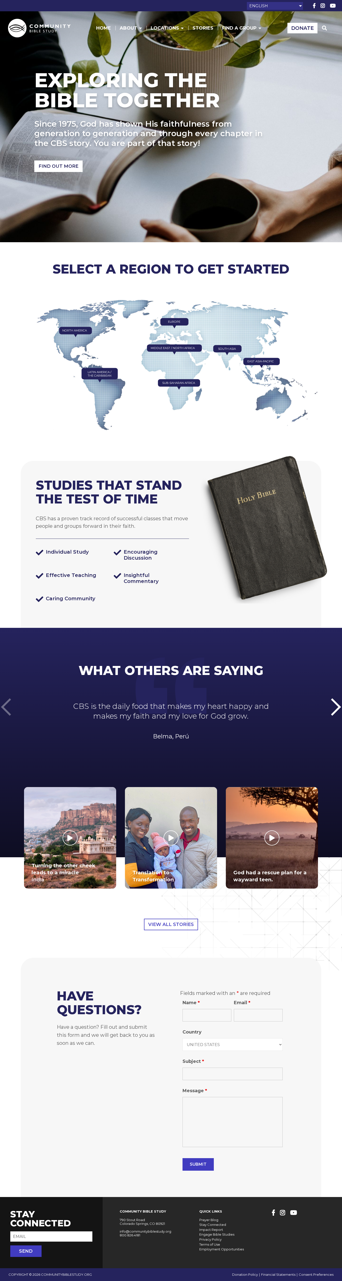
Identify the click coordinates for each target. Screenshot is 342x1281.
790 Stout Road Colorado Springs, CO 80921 (142, 1222)
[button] (336, 707)
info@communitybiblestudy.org (145, 1231)
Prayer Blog (208, 1220)
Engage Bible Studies (216, 1234)
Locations (165, 28)
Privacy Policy (210, 1239)
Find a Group (239, 28)
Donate (302, 28)
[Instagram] (322, 6)
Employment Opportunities (221, 1249)
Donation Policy (245, 1274)
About (128, 28)
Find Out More (58, 166)
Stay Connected (212, 1225)
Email (242, 1002)
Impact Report (211, 1230)
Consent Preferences (316, 1274)
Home (103, 28)
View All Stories (171, 924)
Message (195, 1090)
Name (191, 1002)
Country (192, 1032)
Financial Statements (278, 1274)
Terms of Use (209, 1244)
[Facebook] (314, 6)
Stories (203, 28)
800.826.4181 (130, 1235)
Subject (193, 1061)
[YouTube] (333, 6)
